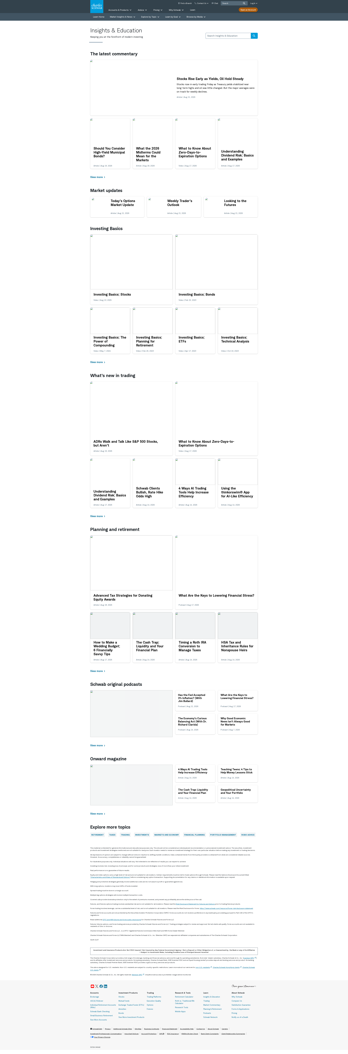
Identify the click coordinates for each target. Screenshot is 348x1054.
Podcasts (207, 1013)
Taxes (112, 835)
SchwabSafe (97, 1029)
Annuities (122, 1009)
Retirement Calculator (184, 997)
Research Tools (181, 1007)
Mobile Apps (180, 1011)
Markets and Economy (166, 835)
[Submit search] (244, 3)
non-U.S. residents (203, 967)
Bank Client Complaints (210, 1034)
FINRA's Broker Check (189, 1034)
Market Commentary (211, 1005)
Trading (125, 835)
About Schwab (213, 1029)
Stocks (121, 997)
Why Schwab (237, 997)
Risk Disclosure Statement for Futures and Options (195, 904)
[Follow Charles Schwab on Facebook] (101, 986)
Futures (150, 1009)
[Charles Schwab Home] (96, 6)
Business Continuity (151, 1029)
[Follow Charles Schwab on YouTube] (92, 986)
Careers (225, 1029)
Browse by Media (195, 17)
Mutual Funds (124, 1001)
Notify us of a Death (240, 1017)
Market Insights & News (121, 17)
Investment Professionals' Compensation (106, 1034)
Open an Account (248, 10)
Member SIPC (137, 975)
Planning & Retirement (212, 1009)
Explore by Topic (148, 17)
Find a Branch (186, 3)
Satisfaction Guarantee (241, 1005)
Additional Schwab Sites (122, 1029)
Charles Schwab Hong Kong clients (226, 967)
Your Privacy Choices (102, 1037)
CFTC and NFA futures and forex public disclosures (122, 920)
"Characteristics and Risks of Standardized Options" (110, 877)
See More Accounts (98, 1020)
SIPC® (161, 1034)
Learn (192, 10)
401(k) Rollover (96, 1001)
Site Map (138, 1029)
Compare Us (237, 1001)
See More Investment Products (131, 1017)
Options (150, 1005)
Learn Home (98, 17)
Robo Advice (247, 835)
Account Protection (148, 1034)
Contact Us (200, 1029)
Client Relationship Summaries (233, 1034)
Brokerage (94, 997)
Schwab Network (210, 1017)
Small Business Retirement (101, 1015)
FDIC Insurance (173, 1034)
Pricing (234, 1013)
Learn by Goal (171, 17)
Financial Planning (194, 835)
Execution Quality (154, 1001)
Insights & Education (211, 997)
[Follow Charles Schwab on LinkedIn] (105, 986)
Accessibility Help (187, 1029)
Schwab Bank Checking (99, 1011)
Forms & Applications (240, 1009)
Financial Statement (169, 1029)
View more (96, 177)
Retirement (97, 835)
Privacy (108, 1029)
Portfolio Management (223, 835)
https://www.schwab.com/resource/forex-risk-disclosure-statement (226, 908)
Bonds (121, 1013)
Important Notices (132, 1034)
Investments (142, 835)
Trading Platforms (154, 997)
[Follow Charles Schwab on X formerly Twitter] (96, 986)
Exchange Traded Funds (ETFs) (131, 1005)
